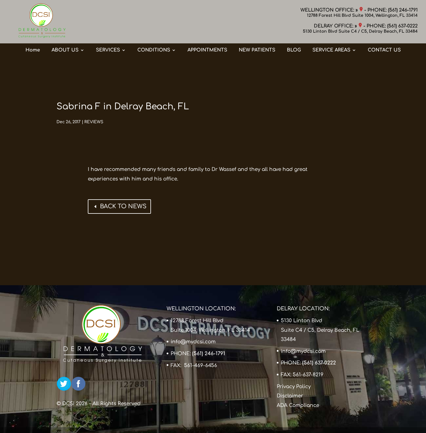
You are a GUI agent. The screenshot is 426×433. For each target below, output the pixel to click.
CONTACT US (384, 50)
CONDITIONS (153, 50)
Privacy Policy (294, 386)
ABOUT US (65, 50)
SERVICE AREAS (331, 50)
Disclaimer (290, 396)
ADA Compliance (298, 405)
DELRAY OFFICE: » (336, 26)
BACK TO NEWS (123, 206)
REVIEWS (93, 122)
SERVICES (108, 50)
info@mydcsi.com (193, 341)
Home (33, 50)
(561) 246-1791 (403, 10)
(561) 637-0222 (402, 26)
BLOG (294, 50)
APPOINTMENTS (207, 50)
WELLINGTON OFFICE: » (330, 10)
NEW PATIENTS (257, 50)
